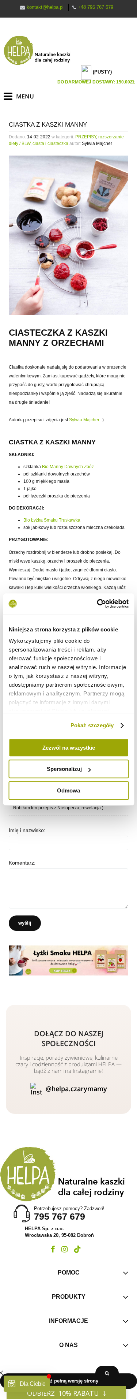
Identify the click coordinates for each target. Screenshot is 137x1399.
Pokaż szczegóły (92, 725)
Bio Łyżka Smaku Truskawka (51, 520)
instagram (64, 1249)
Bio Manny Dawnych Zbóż (68, 466)
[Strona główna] (40, 50)
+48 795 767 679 (95, 7)
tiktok (77, 1249)
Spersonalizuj (64, 769)
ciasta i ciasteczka (50, 143)
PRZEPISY (85, 136)
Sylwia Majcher (84, 419)
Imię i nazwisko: (27, 830)
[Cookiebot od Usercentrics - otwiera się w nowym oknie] (97, 603)
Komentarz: (22, 863)
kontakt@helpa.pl (45, 7)
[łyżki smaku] (68, 960)
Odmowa (68, 790)
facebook (53, 1249)
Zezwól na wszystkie (68, 748)
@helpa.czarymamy (76, 1088)
